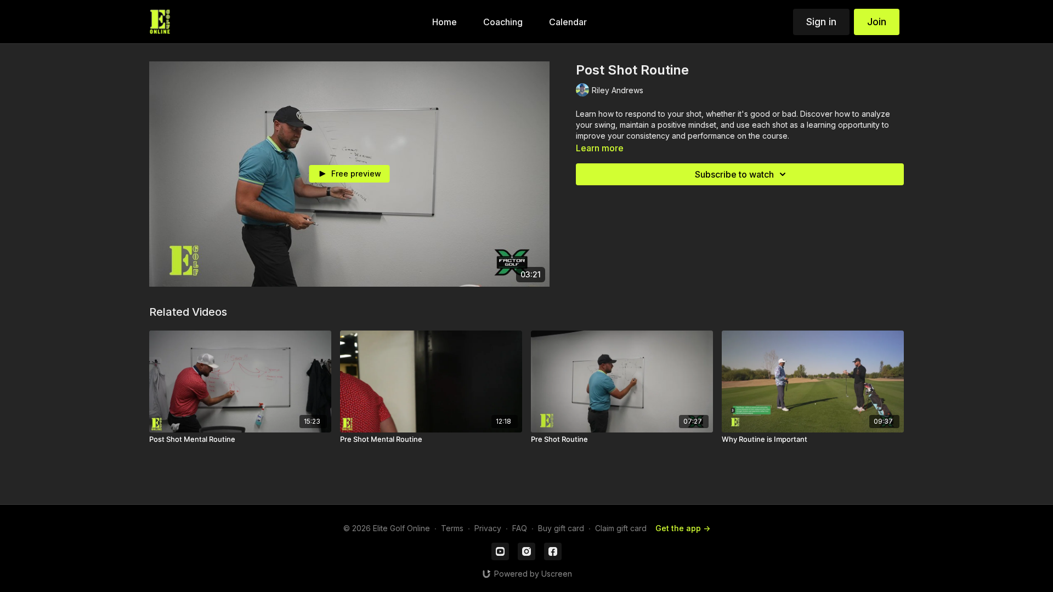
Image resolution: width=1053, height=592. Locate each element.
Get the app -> (682, 528)
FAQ (519, 528)
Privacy (487, 528)
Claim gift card (621, 528)
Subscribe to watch (734, 174)
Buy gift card (561, 528)
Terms (452, 528)
